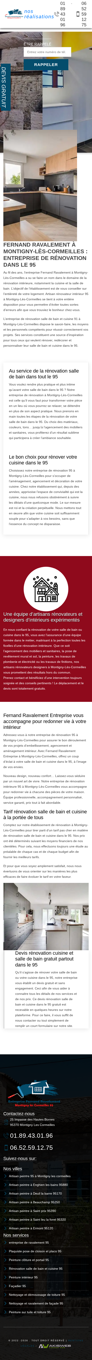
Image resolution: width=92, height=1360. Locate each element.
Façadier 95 (17, 1286)
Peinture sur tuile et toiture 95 (30, 1312)
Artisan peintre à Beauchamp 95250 (34, 1202)
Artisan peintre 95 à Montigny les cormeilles (40, 1176)
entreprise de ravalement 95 (29, 1242)
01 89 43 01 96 (62, 14)
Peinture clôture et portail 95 (29, 1260)
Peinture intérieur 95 (23, 1277)
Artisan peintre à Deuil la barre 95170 (35, 1193)
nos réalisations (39, 13)
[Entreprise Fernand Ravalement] (13, 13)
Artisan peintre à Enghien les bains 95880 (38, 1185)
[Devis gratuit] (6, 87)
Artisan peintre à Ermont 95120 (31, 1228)
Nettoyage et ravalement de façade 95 (36, 1303)
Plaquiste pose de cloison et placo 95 (35, 1251)
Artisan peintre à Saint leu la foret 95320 (37, 1219)
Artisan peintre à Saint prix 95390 (32, 1211)
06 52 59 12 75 (84, 14)
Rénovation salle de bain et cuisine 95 (36, 1268)
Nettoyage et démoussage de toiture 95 (37, 1294)
